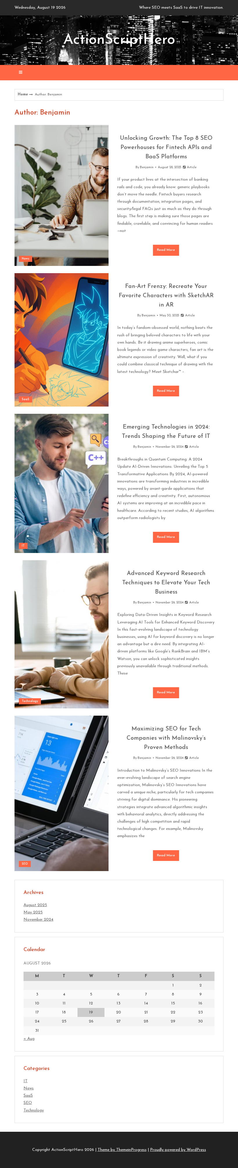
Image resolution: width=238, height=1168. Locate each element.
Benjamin (147, 167)
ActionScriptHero (119, 40)
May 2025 (33, 912)
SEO (25, 864)
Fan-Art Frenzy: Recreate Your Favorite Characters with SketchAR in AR (166, 296)
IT (23, 545)
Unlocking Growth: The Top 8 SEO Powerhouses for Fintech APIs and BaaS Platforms (166, 147)
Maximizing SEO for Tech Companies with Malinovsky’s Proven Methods (166, 738)
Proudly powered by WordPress (178, 1150)
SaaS (25, 399)
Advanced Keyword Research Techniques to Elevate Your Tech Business (166, 583)
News (25, 258)
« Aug (29, 1039)
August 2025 (35, 905)
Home (23, 94)
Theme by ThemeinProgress (122, 1150)
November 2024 (38, 919)
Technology (30, 701)
